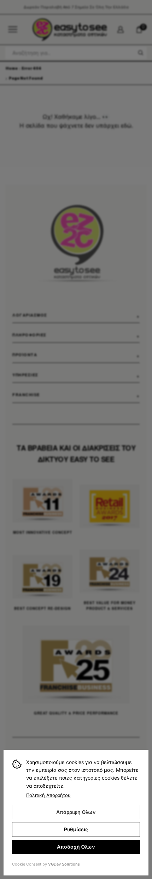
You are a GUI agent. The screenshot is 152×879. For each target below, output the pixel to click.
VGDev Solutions (64, 864)
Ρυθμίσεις (76, 829)
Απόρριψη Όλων (76, 812)
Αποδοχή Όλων (76, 847)
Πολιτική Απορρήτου (48, 795)
